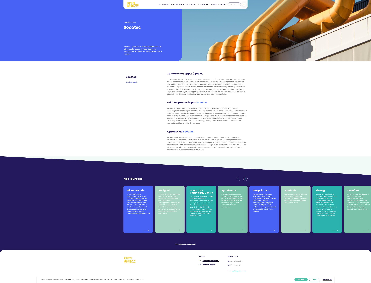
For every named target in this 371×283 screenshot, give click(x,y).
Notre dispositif (163, 4)
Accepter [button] (301, 279)
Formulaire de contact (211, 261)
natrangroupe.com (239, 271)
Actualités (214, 4)
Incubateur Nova (192, 4)
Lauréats (222, 4)
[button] (245, 179)
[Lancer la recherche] (238, 4)
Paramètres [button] (327, 279)
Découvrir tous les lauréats (186, 244)
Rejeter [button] (315, 279)
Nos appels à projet (177, 4)
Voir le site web (131, 82)
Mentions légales (209, 264)
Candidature (204, 4)
